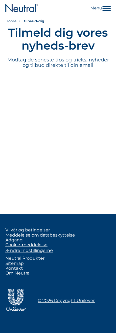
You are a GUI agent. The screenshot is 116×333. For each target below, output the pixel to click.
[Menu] (107, 8)
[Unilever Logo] (16, 310)
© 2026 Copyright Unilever (66, 300)
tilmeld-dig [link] (34, 21)
